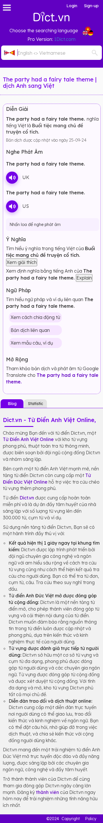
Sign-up (91, 5)
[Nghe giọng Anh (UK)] (12, 178)
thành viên (47, 792)
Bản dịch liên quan (30, 330)
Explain (84, 278)
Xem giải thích (22, 262)
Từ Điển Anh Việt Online (28, 439)
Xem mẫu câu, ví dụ (32, 343)
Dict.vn (26, 498)
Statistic (35, 403)
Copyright (71, 818)
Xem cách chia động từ (35, 317)
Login (71, 5)
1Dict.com (65, 39)
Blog (12, 403)
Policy (90, 818)
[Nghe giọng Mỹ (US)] (12, 206)
